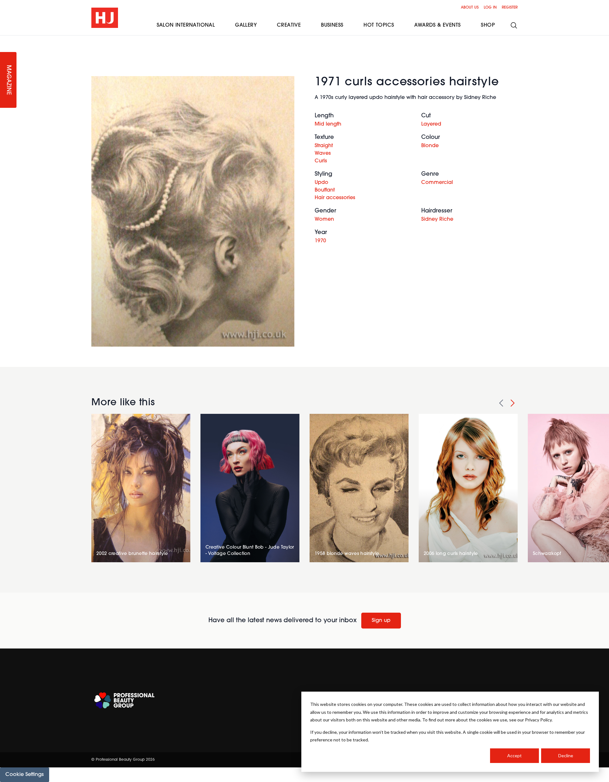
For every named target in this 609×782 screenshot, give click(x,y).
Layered (431, 124)
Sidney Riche (437, 219)
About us (470, 8)
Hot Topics (378, 25)
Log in (490, 8)
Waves (323, 153)
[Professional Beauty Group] (124, 700)
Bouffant (325, 190)
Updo (321, 182)
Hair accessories (335, 197)
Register (510, 8)
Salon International (186, 25)
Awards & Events (437, 25)
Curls (321, 161)
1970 (320, 241)
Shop (488, 25)
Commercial (437, 182)
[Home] (104, 18)
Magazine (8, 80)
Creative (289, 25)
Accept (514, 755)
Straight (324, 145)
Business (332, 25)
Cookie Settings (24, 774)
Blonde (430, 145)
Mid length (328, 124)
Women (324, 219)
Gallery (246, 25)
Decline (565, 755)
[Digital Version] (5, 39)
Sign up (381, 620)
